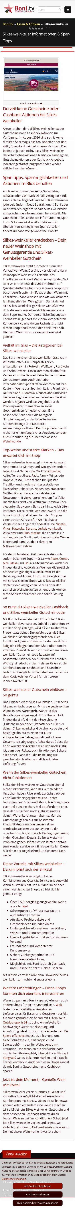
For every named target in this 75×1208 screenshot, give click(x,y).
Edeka (13, 563)
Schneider (53, 471)
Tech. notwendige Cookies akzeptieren (37, 1203)
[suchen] (59, 9)
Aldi (5, 563)
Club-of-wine (32, 533)
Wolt (59, 1005)
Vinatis (61, 524)
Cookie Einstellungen (37, 1194)
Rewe (54, 559)
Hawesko (18, 528)
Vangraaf (9, 1058)
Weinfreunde (12, 441)
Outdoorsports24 (15, 1022)
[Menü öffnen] (67, 9)
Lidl (27, 563)
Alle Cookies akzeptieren (37, 1186)
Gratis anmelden (16, 1154)
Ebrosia (31, 528)
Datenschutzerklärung (14, 1178)
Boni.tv (8, 24)
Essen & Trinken (28, 24)
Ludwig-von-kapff (49, 528)
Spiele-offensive (14, 1036)
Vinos (7, 528)
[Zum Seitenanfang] (68, 1203)
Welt (26, 906)
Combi (63, 559)
